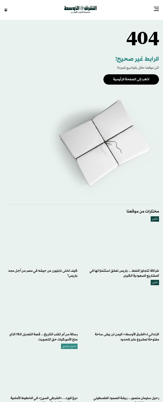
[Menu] (156, 9)
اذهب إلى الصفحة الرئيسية (131, 79)
